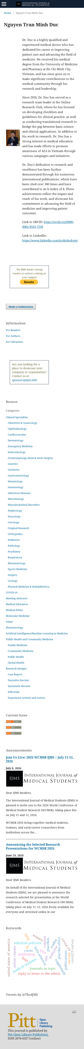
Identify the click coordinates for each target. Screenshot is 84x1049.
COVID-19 (11, 592)
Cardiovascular (17, 434)
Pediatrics (14, 540)
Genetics (13, 464)
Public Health (16, 657)
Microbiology (16, 499)
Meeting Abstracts (17, 598)
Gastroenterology (18, 475)
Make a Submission (21, 306)
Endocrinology (16, 452)
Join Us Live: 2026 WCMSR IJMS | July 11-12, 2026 (40, 759)
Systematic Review (19, 686)
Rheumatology (16, 563)
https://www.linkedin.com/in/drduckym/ (50, 240)
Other (9, 621)
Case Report (15, 674)
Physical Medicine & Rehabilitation (28, 586)
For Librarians (14, 341)
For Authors (13, 336)
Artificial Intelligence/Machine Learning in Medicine (37, 633)
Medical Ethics (14, 610)
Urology (12, 580)
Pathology (14, 545)
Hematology (15, 481)
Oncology (13, 522)
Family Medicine (17, 645)
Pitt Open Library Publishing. (28, 1034)
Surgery (12, 575)
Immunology (15, 487)
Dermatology (15, 440)
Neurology (14, 516)
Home (7, 13)
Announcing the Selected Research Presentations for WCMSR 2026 (33, 846)
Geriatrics (14, 469)
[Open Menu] (4, 4)
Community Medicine (20, 651)
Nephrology (15, 510)
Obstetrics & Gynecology (22, 423)
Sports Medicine (17, 569)
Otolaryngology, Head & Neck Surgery (30, 458)
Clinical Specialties (17, 417)
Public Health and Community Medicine (29, 639)
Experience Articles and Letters (26, 697)
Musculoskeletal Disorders (24, 504)
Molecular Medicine (17, 616)
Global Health (16, 662)
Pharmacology (14, 627)
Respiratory (15, 557)
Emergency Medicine (20, 446)
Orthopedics (15, 534)
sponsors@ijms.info (24, 380)
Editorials (14, 692)
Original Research (18, 528)
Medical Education (17, 604)
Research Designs (16, 668)
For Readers (13, 330)
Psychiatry (14, 551)
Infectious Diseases (19, 493)
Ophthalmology (17, 428)
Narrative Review (18, 680)
